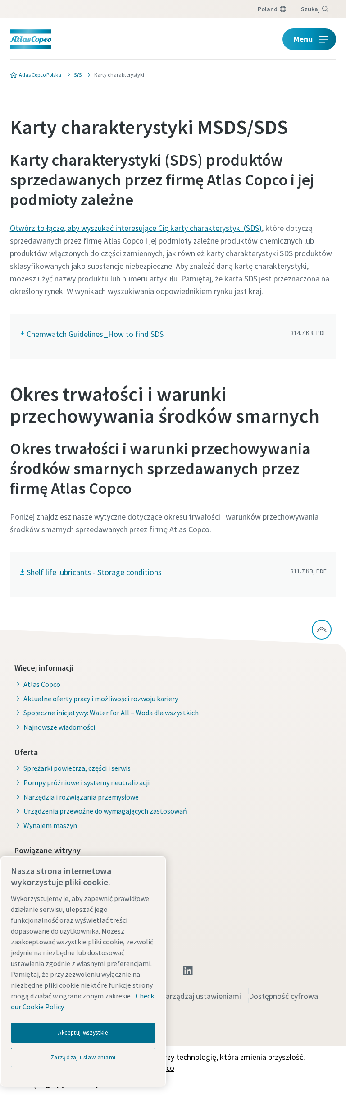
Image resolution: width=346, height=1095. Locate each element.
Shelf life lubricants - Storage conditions (94, 572)
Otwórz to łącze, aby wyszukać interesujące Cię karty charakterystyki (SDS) (136, 228)
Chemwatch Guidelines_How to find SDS (95, 334)
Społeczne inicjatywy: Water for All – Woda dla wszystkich (111, 712)
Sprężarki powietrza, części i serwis (77, 768)
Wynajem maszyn (50, 825)
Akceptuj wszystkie (83, 1032)
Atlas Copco (41, 684)
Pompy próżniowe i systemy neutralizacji (86, 782)
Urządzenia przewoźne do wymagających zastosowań (105, 810)
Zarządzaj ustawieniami (201, 996)
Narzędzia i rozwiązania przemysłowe (81, 796)
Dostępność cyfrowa (283, 996)
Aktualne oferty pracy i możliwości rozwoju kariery (100, 698)
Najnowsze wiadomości (59, 727)
